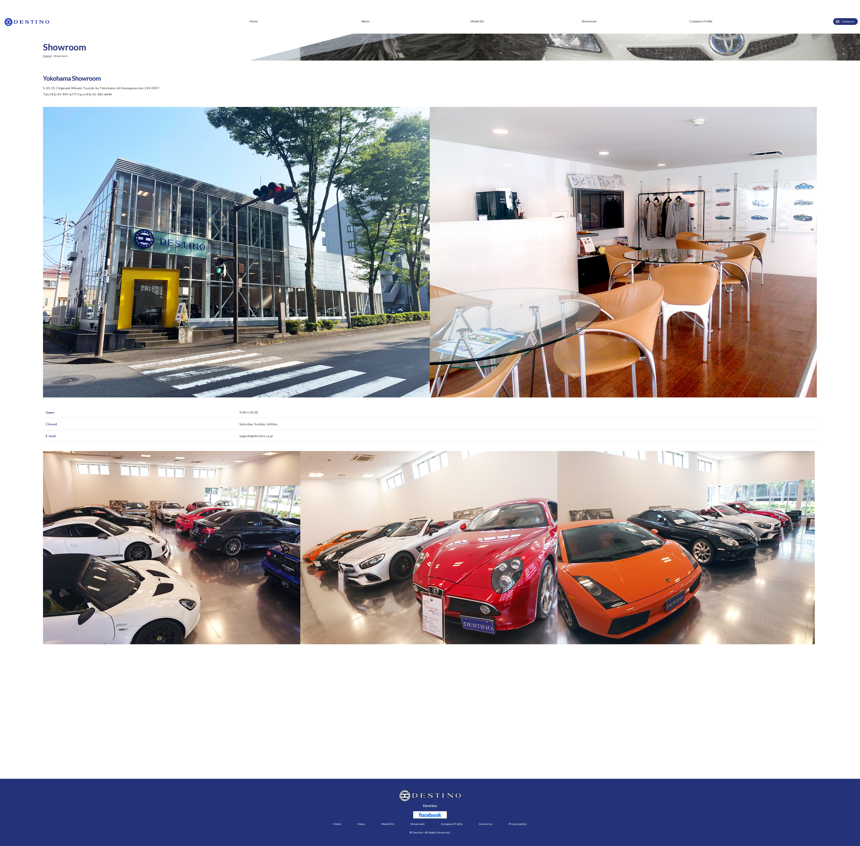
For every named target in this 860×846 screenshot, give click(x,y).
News (365, 21)
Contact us (848, 21)
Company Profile (700, 21)
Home (253, 21)
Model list (387, 824)
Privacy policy (518, 824)
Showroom (589, 21)
